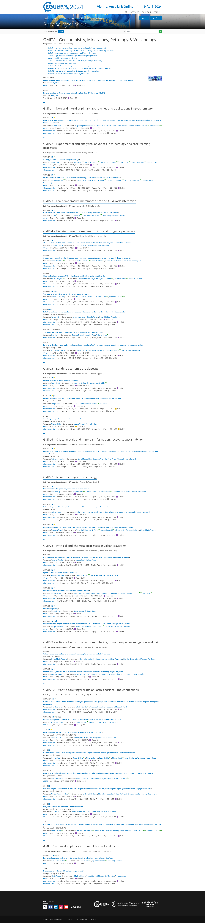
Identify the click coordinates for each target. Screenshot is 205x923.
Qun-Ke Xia (55, 335)
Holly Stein (55, 83)
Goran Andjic (48, 183)
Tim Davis (147, 593)
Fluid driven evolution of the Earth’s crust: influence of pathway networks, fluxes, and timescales (80, 213)
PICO (46, 725)
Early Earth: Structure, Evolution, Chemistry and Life (63, 806)
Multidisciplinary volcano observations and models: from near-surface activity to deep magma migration (83, 671)
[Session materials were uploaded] (56, 291)
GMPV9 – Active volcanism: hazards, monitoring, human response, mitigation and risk (79, 68)
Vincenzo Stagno (57, 722)
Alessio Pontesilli (108, 530)
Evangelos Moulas (114, 350)
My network (156, 18)
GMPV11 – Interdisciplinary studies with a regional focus (68, 73)
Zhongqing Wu (88, 335)
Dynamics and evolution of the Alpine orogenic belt (63, 871)
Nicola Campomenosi (110, 162)
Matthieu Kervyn (92, 758)
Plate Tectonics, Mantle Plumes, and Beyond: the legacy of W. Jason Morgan (72, 732)
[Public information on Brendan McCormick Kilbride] (98, 551)
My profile (144, 18)
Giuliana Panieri (91, 560)
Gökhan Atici (85, 861)
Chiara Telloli (100, 125)
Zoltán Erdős (124, 831)
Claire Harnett (83, 575)
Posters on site (49, 131)
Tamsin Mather (110, 626)
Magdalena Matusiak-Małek (117, 707)
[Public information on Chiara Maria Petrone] (92, 647)
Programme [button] (134, 12)
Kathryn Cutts (121, 261)
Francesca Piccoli (57, 245)
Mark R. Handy (79, 876)
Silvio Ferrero (81, 297)
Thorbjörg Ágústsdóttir (118, 593)
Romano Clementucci (85, 831)
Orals (46, 85)
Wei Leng (98, 335)
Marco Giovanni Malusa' (95, 876)
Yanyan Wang (57, 831)
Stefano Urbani (108, 512)
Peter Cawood (77, 812)
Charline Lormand (104, 491)
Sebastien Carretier (112, 831)
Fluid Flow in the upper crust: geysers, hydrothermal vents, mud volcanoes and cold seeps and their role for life (86, 557)
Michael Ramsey (141, 659)
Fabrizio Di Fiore (92, 530)
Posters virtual (49, 133)
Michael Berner (92, 403)
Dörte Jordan (77, 215)
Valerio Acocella (79, 593)
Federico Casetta (82, 707)
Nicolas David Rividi (113, 125)
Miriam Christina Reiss (101, 674)
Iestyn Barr (126, 674)
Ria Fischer (55, 812)
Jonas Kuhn (91, 611)
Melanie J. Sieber (92, 162)
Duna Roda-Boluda (137, 831)
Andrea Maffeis (121, 279)
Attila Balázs (99, 831)
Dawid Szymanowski (115, 180)
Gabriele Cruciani (57, 297)
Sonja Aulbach (112, 722)
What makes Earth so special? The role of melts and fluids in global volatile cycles (74, 276)
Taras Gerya (115, 317)
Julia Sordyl (125, 162)
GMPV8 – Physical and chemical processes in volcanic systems (70, 66)
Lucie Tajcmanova (84, 350)
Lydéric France (56, 512)
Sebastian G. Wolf (154, 831)
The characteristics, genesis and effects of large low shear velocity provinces (72, 332)
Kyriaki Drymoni (134, 593)
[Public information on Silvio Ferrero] (99, 206)
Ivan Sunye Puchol (59, 861)
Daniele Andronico (100, 659)
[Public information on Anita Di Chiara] (106, 647)
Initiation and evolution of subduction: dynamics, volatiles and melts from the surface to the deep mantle (84, 312)
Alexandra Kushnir (58, 575)
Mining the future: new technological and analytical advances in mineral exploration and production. (82, 398)
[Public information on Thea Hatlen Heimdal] (92, 236)
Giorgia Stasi (55, 403)
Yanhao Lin (93, 722)
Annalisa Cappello (137, 674)
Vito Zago (151, 659)
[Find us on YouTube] (66, 908)
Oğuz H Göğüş (104, 317)
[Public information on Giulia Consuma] (99, 113)
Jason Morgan (56, 737)
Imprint (69, 919)
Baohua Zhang (77, 335)
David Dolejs (55, 383)
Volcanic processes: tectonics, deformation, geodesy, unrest (66, 590)
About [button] (157, 12)
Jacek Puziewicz (56, 707)
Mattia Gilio (103, 297)
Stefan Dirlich (135, 459)
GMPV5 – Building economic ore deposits (63, 58)
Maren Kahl (80, 530)
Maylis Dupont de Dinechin (85, 125)
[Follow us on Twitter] (45, 908)
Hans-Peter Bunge (90, 737)
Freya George (92, 245)
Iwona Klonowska (117, 297)
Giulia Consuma (79, 403)
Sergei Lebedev (151, 758)
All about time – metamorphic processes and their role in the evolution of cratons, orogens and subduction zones (86, 243)
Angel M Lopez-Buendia (120, 459)
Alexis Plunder (56, 876)
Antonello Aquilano (58, 459)
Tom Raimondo (103, 245)
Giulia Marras (82, 722)
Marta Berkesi (152, 162)
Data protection (81, 919)
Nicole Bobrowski (80, 611)
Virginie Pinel (91, 593)
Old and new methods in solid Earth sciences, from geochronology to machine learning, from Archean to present (86, 258)
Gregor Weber (79, 491)
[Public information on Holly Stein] (72, 44)
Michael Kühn (56, 424)
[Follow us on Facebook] (50, 908)
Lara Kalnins (139, 794)
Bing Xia (100, 812)
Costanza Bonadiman (98, 707)
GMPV (61, 31)
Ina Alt (54, 215)
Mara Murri (79, 162)
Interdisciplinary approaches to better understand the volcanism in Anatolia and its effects (78, 858)
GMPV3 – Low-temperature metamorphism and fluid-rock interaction (73, 53)
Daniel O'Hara (79, 758)
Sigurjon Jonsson (103, 593)
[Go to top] (44, 102)
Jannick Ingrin (56, 162)
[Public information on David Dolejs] (86, 153)
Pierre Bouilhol (119, 512)
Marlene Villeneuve (98, 575)
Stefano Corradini (123, 626)
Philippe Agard (120, 876)
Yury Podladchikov (58, 350)
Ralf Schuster (109, 876)
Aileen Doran (100, 180)
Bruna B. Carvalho (135, 279)
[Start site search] (160, 31)
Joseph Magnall (79, 424)
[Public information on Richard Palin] (86, 206)
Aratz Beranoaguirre (85, 180)
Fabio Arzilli (120, 530)
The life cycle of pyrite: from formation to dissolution (63, 419)
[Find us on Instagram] (61, 908)
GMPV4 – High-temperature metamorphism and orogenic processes (72, 55)
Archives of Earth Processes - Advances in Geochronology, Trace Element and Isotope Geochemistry (81, 177)
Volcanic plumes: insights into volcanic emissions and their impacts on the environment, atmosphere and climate (86, 624)
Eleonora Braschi (57, 530)
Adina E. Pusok (131, 491)
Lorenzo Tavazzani (133, 180)
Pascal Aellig (55, 491)
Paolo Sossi (102, 722)
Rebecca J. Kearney (115, 861)
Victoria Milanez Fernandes (135, 758)
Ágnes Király (55, 317)
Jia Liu (106, 335)
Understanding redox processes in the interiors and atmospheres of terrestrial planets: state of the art (82, 719)
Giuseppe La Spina (132, 530)
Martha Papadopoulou (60, 794)
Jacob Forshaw (106, 279)
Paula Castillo (105, 758)
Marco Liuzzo (56, 611)
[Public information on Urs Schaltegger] (102, 374)
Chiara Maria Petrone (148, 530)
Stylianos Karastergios (92, 215)
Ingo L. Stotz (55, 758)
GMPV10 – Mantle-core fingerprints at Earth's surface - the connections (74, 71)
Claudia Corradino (86, 659)
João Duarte (102, 737)
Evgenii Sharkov (107, 778)
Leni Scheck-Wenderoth (131, 350)
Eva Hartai (103, 403)
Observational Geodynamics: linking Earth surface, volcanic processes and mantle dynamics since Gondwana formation (89, 753)
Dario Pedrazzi (116, 674)
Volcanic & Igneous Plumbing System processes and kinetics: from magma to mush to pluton (78, 507)
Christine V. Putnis (118, 215)
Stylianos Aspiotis (138, 162)
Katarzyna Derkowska (81, 383)
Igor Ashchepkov (57, 778)
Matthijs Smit (81, 245)
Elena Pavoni (156, 125)
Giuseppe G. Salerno (83, 626)
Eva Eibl (89, 674)
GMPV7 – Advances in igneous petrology (62, 63)
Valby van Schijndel (134, 261)
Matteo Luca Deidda (98, 383)
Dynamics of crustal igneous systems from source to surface (66, 489)
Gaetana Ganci (56, 674)
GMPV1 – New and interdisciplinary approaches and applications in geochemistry (77, 48)
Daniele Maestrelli (143, 512)
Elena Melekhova (95, 512)
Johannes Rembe (58, 180)
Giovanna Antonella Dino (102, 459)
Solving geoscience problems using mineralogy (61, 159)
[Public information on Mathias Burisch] (88, 374)
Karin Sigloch (78, 737)
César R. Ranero (92, 317)
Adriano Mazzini (57, 560)
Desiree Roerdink (110, 812)
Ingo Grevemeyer (150, 794)
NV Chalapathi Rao (94, 778)
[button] (125, 31)
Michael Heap (56, 593)
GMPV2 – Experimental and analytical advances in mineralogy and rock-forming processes (81, 50)
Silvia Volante (110, 261)
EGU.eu (94, 919)
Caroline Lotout (147, 180)
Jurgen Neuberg (80, 674)
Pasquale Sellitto (57, 626)
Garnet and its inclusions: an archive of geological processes (66, 294)
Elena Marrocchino (85, 459)
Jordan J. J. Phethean (90, 794)
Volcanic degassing (50, 608)
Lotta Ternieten (84, 261)
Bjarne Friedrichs (99, 861)
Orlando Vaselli (56, 125)
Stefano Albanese (128, 125)
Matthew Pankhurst (115, 659)
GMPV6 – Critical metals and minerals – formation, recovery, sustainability (75, 61)
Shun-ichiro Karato (98, 350)
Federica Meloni (142, 125)
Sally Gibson (95, 279)
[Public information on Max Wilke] (84, 113)
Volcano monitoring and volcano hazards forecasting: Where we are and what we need (76, 654)
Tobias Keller (91, 491)
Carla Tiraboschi (84, 279)
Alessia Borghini (58, 279)
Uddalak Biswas (81, 512)
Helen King (107, 215)
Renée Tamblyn (58, 261)
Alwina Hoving (91, 424)
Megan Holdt (118, 758)
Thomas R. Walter (112, 575)
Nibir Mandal (131, 512)
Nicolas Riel (142, 491)
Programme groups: (51, 31)
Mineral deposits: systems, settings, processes (60, 380)
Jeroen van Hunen (79, 317)
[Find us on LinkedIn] (56, 908)
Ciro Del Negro (128, 659)
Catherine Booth (119, 491)
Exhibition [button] (146, 12)
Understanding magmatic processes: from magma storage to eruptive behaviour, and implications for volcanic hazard (88, 527)
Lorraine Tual (92, 297)
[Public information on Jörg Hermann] (105, 236)
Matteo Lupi (80, 560)
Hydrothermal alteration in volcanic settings (60, 573)
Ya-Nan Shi (112, 737)
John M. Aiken (98, 261)
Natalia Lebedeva (121, 778)
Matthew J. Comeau (126, 794)
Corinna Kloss (98, 626)
